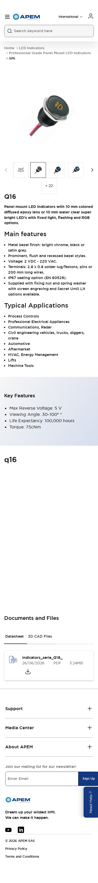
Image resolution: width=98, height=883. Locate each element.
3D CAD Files (40, 636)
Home (9, 48)
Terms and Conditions (22, 856)
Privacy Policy (16, 849)
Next (92, 170)
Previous (6, 170)
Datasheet (14, 636)
